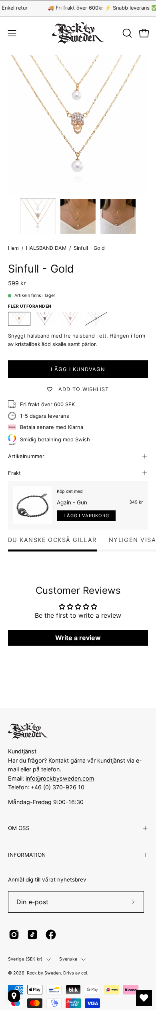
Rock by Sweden (44, 973)
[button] (126, 33)
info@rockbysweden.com (60, 778)
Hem (13, 248)
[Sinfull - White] (96, 319)
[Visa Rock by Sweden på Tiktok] (32, 935)
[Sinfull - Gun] (45, 319)
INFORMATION (27, 855)
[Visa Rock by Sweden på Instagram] (14, 935)
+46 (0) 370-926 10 (57, 787)
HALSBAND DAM (46, 248)
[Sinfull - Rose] (70, 319)
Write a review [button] (78, 638)
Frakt (14, 473)
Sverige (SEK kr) (25, 959)
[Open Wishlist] (144, 998)
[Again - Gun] (32, 505)
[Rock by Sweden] (78, 33)
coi (84, 973)
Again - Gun (72, 502)
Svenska (68, 959)
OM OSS (19, 828)
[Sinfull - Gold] (38, 216)
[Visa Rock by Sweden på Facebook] (51, 935)
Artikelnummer (26, 456)
